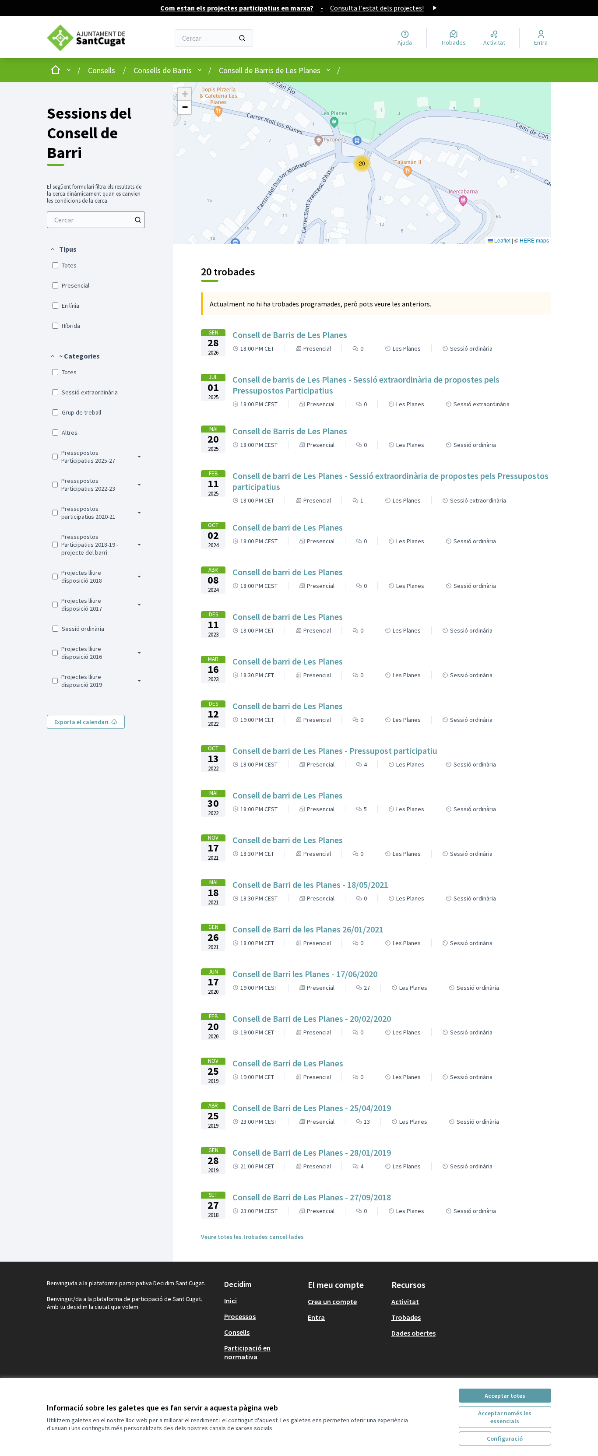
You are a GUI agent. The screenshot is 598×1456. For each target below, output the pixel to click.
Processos (240, 1316)
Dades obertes (413, 1333)
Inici (230, 1300)
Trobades (406, 1317)
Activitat (405, 1301)
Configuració (505, 1438)
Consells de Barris (163, 70)
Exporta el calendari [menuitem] (81, 722)
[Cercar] (242, 38)
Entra (316, 1317)
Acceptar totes (505, 1396)
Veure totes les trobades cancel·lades (252, 1237)
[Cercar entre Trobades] (137, 220)
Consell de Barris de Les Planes (269, 70)
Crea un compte (332, 1301)
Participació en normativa (247, 1352)
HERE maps (534, 240)
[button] (63, 249)
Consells (101, 70)
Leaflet (501, 240)
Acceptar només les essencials (504, 1417)
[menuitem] (96, 219)
